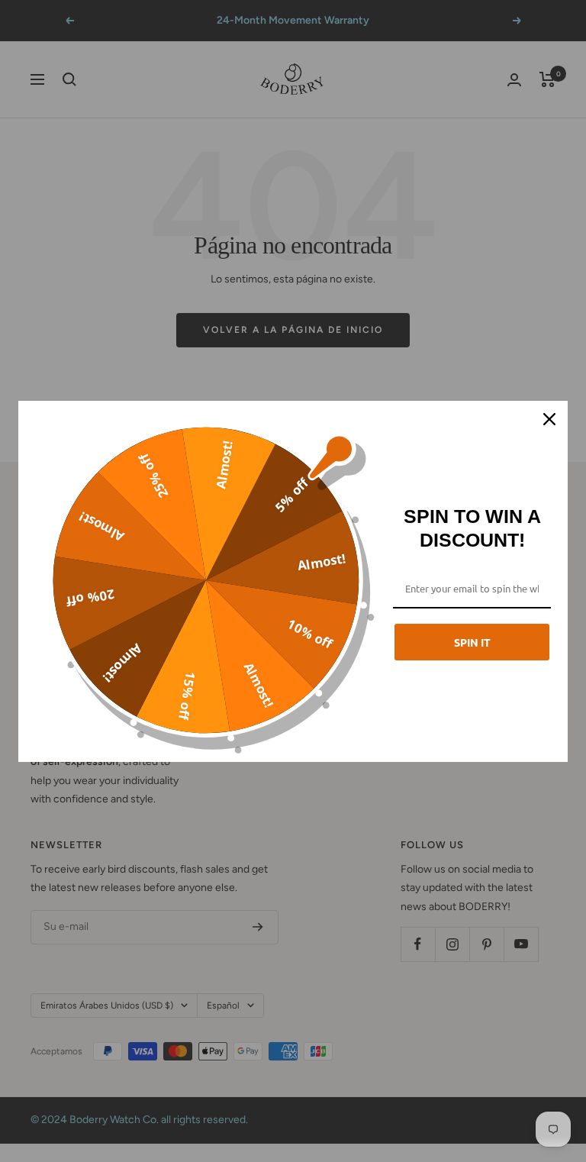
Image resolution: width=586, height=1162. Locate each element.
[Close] (549, 419)
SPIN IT (472, 642)
